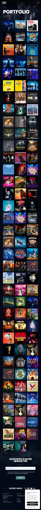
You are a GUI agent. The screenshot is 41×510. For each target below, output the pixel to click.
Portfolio (7, 15)
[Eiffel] (32, 25)
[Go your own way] (20, 97)
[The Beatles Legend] (32, 133)
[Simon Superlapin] (8, 85)
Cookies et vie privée (6, 501)
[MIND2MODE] (32, 218)
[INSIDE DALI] (20, 422)
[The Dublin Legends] (20, 266)
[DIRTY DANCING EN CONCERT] (20, 290)
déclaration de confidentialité (21, 473)
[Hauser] (8, 97)
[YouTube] (31, 488)
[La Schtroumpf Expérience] (32, 254)
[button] (32, 507)
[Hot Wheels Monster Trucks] (20, 182)
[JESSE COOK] (32, 61)
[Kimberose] (20, 157)
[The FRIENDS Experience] (8, 266)
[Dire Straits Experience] (8, 73)
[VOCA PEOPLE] (8, 206)
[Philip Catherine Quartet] (20, 278)
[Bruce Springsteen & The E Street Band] (8, 157)
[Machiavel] (32, 386)
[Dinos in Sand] (8, 434)
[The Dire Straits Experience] (32, 338)
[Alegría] (8, 133)
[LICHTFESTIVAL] (20, 446)
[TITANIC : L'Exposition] (8, 302)
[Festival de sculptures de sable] (8, 278)
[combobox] (36, 490)
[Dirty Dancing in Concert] (8, 182)
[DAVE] (8, 49)
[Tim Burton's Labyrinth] (20, 362)
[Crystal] (32, 398)
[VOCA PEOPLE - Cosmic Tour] (32, 326)
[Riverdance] (20, 242)
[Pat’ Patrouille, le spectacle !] (32, 290)
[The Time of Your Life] (32, 170)
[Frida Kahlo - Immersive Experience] (20, 434)
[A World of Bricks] (8, 338)
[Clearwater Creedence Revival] (8, 242)
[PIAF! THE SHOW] (8, 314)
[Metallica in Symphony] (32, 121)
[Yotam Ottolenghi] (32, 230)
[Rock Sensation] (8, 37)
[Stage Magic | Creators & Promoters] (4, 2)
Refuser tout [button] (32, 504)
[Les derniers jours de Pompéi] (8, 109)
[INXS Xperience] (20, 61)
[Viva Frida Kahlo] (20, 133)
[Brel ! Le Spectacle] (8, 290)
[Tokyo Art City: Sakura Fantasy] (32, 410)
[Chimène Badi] (20, 49)
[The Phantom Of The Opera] (32, 206)
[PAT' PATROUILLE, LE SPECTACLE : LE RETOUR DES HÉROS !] (20, 25)
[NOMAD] (32, 266)
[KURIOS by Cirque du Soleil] (20, 374)
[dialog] (32, 499)
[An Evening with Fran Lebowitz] (20, 121)
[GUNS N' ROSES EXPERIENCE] (20, 194)
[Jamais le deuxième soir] (20, 85)
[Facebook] (28, 488)
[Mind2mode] (20, 37)
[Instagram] (25, 488)
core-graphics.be (10, 502)
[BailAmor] (20, 314)
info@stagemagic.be (21, 495)
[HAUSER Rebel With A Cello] (20, 350)
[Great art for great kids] (20, 410)
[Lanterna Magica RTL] (8, 362)
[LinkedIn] (34, 488)
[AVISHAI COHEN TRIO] (8, 194)
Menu (38, 3)
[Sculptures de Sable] (32, 374)
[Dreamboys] (20, 254)
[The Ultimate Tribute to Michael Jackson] (32, 278)
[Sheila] (8, 61)
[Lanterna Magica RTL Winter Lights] (8, 230)
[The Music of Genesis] (32, 97)
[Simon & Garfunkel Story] (8, 25)
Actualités (19, 500)
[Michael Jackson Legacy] (20, 73)
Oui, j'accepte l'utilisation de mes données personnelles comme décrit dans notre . (21, 472)
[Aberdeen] (8, 218)
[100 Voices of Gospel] (20, 386)
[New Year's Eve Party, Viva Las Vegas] (8, 326)
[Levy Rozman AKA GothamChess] (20, 170)
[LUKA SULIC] (32, 73)
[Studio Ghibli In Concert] (20, 109)
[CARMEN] (32, 194)
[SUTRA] (8, 145)
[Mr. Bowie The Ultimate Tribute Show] (20, 206)
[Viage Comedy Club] (20, 338)
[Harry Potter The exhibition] (8, 446)
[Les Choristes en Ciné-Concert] (32, 242)
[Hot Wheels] (32, 37)
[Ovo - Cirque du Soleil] (20, 302)
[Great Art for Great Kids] (32, 350)
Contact (18, 502)
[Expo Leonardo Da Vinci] (32, 434)
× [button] (38, 490)
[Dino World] (32, 145)
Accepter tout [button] (32, 502)
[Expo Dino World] (8, 422)
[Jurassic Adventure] (8, 386)
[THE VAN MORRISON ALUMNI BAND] (8, 170)
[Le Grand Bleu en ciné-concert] (32, 422)
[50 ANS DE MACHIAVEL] (32, 85)
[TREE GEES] (32, 109)
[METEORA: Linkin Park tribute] (20, 145)
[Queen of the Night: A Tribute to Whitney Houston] (8, 254)
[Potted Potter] (32, 49)
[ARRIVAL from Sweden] (20, 326)
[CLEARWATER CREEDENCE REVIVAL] (8, 121)
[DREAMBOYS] (32, 362)
